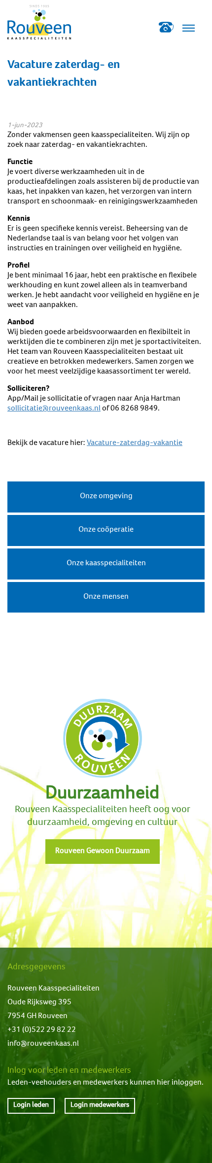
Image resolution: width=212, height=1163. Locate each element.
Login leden (31, 1105)
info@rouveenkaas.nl (43, 1044)
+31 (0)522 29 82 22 (41, 1030)
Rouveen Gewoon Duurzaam (102, 851)
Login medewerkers (100, 1105)
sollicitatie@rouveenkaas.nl (54, 409)
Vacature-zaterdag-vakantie (134, 443)
